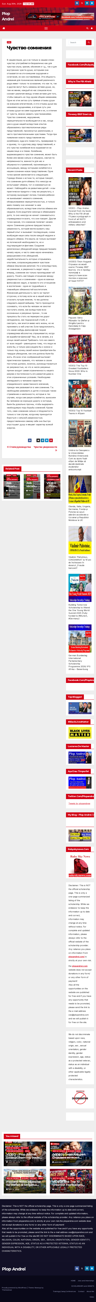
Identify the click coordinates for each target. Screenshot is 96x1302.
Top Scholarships (12, 479)
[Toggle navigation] (46, 28)
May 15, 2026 (13, 1189)
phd (9, 42)
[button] (87, 28)
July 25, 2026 (14, 1162)
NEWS (9, 475)
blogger (25, 1148)
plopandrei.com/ (76, 956)
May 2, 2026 (60, 1189)
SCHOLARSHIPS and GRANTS (82, 1286)
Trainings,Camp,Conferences (58, 479)
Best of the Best (13, 1148)
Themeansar (7, 1290)
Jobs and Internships (15, 1151)
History (33, 1178)
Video (92, 1297)
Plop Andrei (14, 1269)
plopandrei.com (80, 966)
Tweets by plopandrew (79, 803)
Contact (81, 1291)
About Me (90, 1291)
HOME (73, 1281)
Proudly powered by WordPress (14, 1288)
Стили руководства (20, 447)
